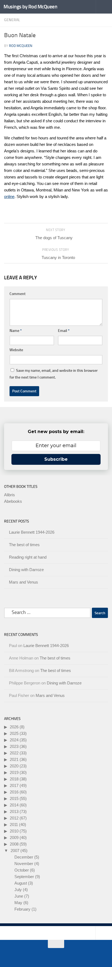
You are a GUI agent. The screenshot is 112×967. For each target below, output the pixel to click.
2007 (15, 850)
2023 (14, 746)
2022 (14, 753)
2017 (14, 785)
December (23, 857)
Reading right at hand (27, 557)
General (12, 20)
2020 (14, 766)
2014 (14, 805)
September (24, 876)
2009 (14, 837)
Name (16, 330)
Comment (18, 294)
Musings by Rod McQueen (30, 7)
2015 (14, 798)
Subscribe (56, 459)
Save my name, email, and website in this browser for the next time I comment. (54, 374)
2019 (14, 772)
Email (64, 330)
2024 (14, 740)
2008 (14, 844)
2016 (14, 792)
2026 (14, 727)
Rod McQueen (20, 46)
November (23, 863)
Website (16, 350)
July (18, 889)
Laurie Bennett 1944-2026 (31, 532)
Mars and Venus (23, 582)
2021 (14, 759)
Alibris (9, 494)
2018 (14, 779)
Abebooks (13, 501)
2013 (14, 811)
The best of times (24, 544)
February (22, 909)
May (18, 902)
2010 (14, 831)
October (21, 870)
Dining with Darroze (26, 569)
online (9, 196)
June (18, 896)
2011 (14, 824)
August (20, 883)
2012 (14, 818)
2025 (14, 733)
